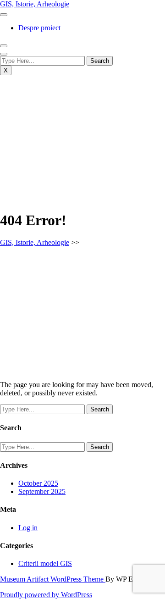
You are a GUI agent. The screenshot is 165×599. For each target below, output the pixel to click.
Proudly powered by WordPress (46, 595)
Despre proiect (39, 28)
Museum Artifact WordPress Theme (52, 579)
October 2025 (38, 483)
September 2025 (42, 491)
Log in (28, 528)
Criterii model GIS (45, 563)
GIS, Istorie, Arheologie (34, 4)
